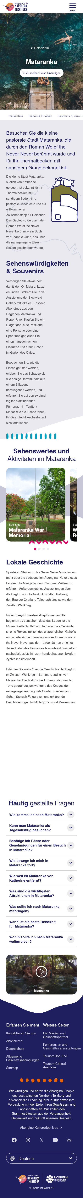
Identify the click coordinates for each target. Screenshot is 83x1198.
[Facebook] (14, 1139)
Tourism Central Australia (54, 1065)
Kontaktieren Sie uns (21, 1033)
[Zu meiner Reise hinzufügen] (60, 473)
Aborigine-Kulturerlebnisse (39, 1127)
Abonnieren (14, 1040)
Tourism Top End (55, 1055)
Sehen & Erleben (40, 116)
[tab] (35, 549)
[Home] (15, 6)
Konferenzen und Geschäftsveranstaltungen (62, 1046)
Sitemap (12, 1067)
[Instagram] (27, 1139)
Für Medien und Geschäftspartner (55, 1035)
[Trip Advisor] (69, 1139)
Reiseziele (15, 116)
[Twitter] (41, 1139)
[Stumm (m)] (70, 961)
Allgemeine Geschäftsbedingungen (22, 1058)
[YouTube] (55, 1139)
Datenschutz (15, 1048)
